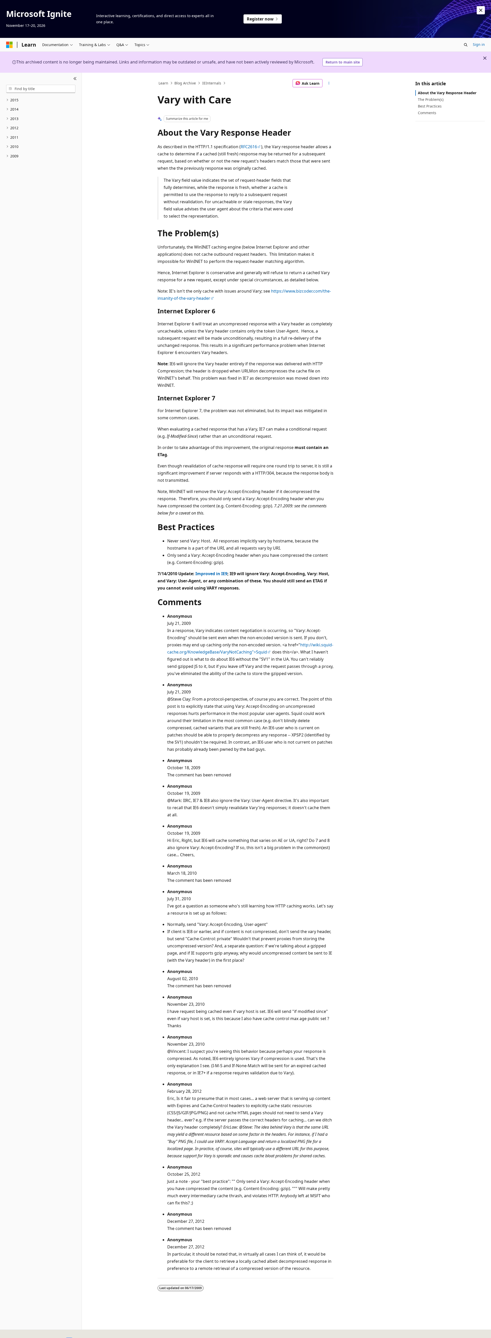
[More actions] (329, 83)
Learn (163, 83)
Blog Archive (185, 83)
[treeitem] (40, 100)
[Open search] (466, 44)
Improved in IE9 (211, 573)
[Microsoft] (9, 44)
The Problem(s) (430, 99)
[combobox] (40, 89)
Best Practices (430, 106)
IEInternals (211, 83)
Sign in (479, 44)
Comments (427, 112)
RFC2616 (249, 146)
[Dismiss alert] (481, 10)
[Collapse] (75, 79)
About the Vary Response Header (447, 92)
